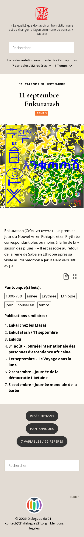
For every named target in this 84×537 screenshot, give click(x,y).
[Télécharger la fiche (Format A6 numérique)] (66, 276)
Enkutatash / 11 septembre (33, 332)
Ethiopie (68, 296)
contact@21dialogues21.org (26, 523)
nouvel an (25, 304)
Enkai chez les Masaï (27, 325)
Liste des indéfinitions (23, 60)
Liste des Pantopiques (60, 60)
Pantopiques (42, 428)
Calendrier (34, 84)
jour (9, 304)
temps (41, 113)
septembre (56, 84)
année (32, 296)
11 (21, 84)
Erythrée (49, 296)
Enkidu (15, 339)
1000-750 (14, 296)
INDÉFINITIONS (42, 416)
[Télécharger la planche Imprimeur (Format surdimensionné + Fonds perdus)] (76, 276)
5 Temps (60, 66)
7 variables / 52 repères (29, 66)
